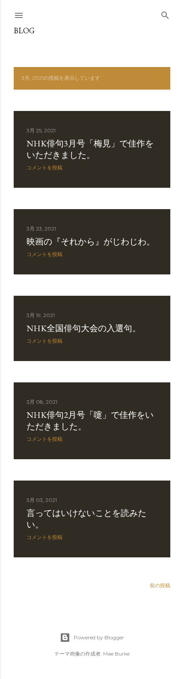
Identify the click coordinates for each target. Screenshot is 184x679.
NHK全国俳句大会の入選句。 (84, 328)
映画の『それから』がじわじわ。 (91, 241)
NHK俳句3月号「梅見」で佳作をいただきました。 (90, 149)
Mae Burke (116, 653)
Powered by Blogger (99, 637)
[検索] (165, 13)
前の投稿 (160, 585)
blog (24, 30)
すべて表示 (150, 78)
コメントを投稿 (44, 167)
